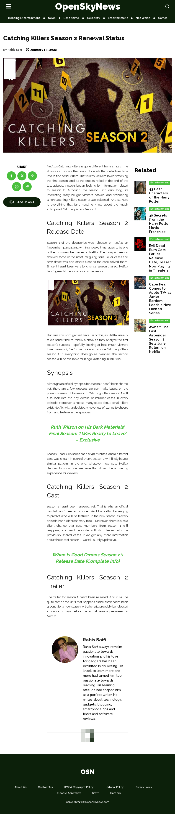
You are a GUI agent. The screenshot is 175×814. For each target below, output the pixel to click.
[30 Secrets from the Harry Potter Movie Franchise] (140, 213)
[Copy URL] (27, 186)
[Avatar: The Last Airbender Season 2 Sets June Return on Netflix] (140, 325)
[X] (21, 175)
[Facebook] (11, 175)
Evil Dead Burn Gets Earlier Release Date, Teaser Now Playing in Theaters (160, 258)
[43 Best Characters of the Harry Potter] (140, 187)
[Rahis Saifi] (65, 680)
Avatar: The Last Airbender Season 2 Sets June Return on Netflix (159, 339)
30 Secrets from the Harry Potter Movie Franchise (159, 223)
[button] (153, 6)
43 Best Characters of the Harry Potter (159, 195)
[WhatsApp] (16, 186)
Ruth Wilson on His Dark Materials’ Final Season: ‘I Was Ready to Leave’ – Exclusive (87, 433)
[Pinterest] (32, 175)
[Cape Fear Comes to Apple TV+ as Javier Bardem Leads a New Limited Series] (140, 282)
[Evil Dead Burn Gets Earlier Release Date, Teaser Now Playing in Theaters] (140, 244)
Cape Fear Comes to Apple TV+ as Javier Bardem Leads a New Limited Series (160, 298)
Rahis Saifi (15, 49)
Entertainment (159, 182)
